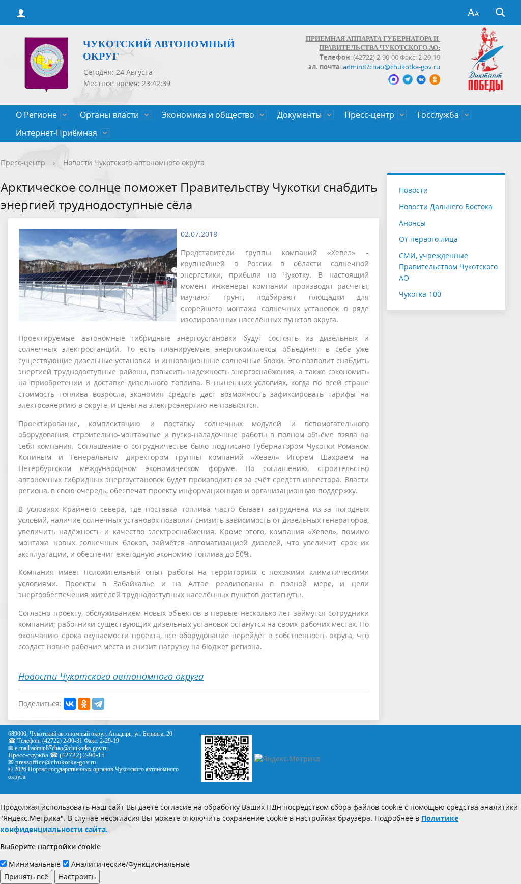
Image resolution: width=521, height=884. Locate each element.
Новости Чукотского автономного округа (134, 163)
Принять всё (26, 876)
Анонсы (412, 223)
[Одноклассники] (84, 704)
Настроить (77, 876)
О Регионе (36, 114)
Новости (413, 190)
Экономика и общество (208, 114)
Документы (299, 114)
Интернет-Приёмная (56, 133)
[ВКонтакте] (70, 704)
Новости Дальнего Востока (446, 206)
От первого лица (428, 239)
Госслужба (438, 114)
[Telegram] (98, 704)
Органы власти (109, 114)
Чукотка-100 (420, 294)
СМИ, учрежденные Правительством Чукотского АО (448, 267)
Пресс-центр (369, 114)
